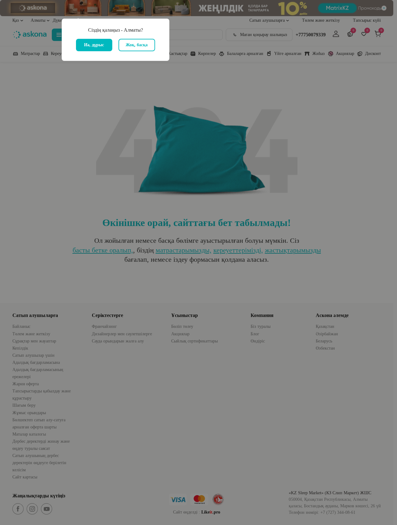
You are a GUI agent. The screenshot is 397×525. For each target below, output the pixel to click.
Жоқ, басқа (137, 45)
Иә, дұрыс (94, 45)
